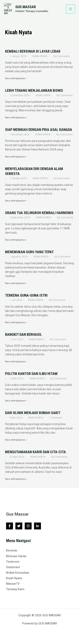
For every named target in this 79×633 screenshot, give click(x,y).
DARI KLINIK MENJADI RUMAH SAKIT (32, 413)
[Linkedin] (37, 526)
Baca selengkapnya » (16, 78)
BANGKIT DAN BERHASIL (23, 334)
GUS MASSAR (25, 7)
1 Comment (55, 417)
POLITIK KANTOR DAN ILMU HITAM (31, 373)
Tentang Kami (15, 589)
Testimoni (12, 561)
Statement (13, 567)
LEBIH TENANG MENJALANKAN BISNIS (34, 90)
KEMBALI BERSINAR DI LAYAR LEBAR (32, 51)
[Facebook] (9, 526)
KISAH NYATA (40, 56)
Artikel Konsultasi (17, 572)
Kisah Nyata (14, 578)
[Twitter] (18, 526)
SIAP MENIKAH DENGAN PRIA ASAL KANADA (38, 129)
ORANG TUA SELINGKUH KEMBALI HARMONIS (39, 213)
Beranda (11, 550)
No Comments (61, 56)
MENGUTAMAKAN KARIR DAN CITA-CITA (35, 452)
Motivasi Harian (16, 556)
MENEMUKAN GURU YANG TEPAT (29, 252)
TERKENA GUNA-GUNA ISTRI (26, 295)
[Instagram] (28, 526)
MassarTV (13, 583)
